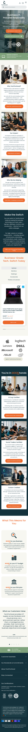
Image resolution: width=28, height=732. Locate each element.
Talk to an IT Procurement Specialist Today (14, 250)
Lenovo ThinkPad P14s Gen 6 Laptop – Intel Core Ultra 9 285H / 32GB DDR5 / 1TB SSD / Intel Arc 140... (13, 310)
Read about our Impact (14, 153)
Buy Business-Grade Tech (14, 31)
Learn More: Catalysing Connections (14, 200)
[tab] (14, 268)
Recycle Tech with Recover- (13, 36)
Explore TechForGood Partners (13, 359)
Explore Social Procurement (14, 460)
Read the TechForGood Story (14, 106)
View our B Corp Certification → (8, 690)
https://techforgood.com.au (18, 727)
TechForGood (4, 719)
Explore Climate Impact (14, 506)
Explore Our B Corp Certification (14, 415)
